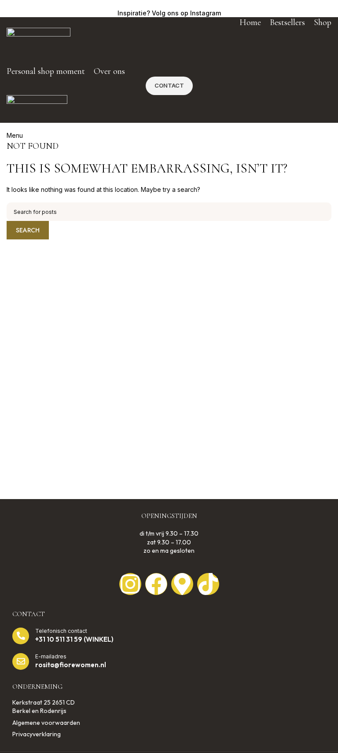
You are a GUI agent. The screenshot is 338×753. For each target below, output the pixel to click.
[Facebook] (156, 584)
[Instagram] (130, 584)
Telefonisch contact (61, 631)
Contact (169, 85)
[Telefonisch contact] (20, 636)
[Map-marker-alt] (182, 584)
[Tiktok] (208, 584)
